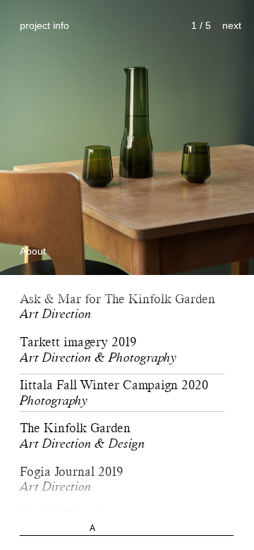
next (231, 25)
